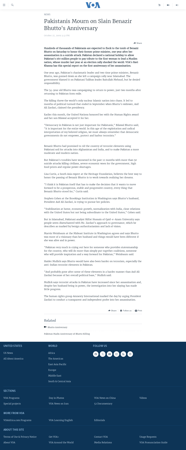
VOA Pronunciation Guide (153, 442)
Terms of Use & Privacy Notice (19, 436)
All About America (13, 358)
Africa (51, 353)
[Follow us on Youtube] (109, 354)
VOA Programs (11, 398)
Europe (52, 370)
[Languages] (159, 5)
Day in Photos (56, 398)
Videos (143, 398)
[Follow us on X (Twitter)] (102, 354)
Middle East (54, 375)
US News (8, 353)
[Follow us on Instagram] (116, 354)
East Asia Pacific (57, 364)
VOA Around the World (61, 442)
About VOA (9, 442)
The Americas (55, 358)
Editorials (99, 420)
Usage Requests (148, 436)
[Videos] (168, 5)
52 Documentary (103, 403)
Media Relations (103, 442)
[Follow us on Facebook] (96, 354)
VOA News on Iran (59, 403)
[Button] (138, 43)
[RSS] (123, 354)
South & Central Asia (59, 381)
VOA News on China (105, 398)
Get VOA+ (54, 436)
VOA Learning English (61, 420)
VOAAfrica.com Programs (17, 420)
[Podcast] (130, 354)
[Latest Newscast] (177, 5)
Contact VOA (101, 436)
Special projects (12, 403)
